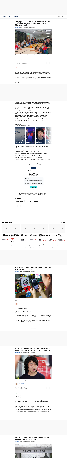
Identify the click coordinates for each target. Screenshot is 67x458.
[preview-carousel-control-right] (50, 135)
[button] (58, 16)
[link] (10, 16)
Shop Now (6, 244)
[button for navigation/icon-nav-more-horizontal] (51, 63)
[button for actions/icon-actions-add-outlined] (21, 59)
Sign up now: (17, 27)
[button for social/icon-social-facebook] (48, 63)
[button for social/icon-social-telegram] (45, 63)
